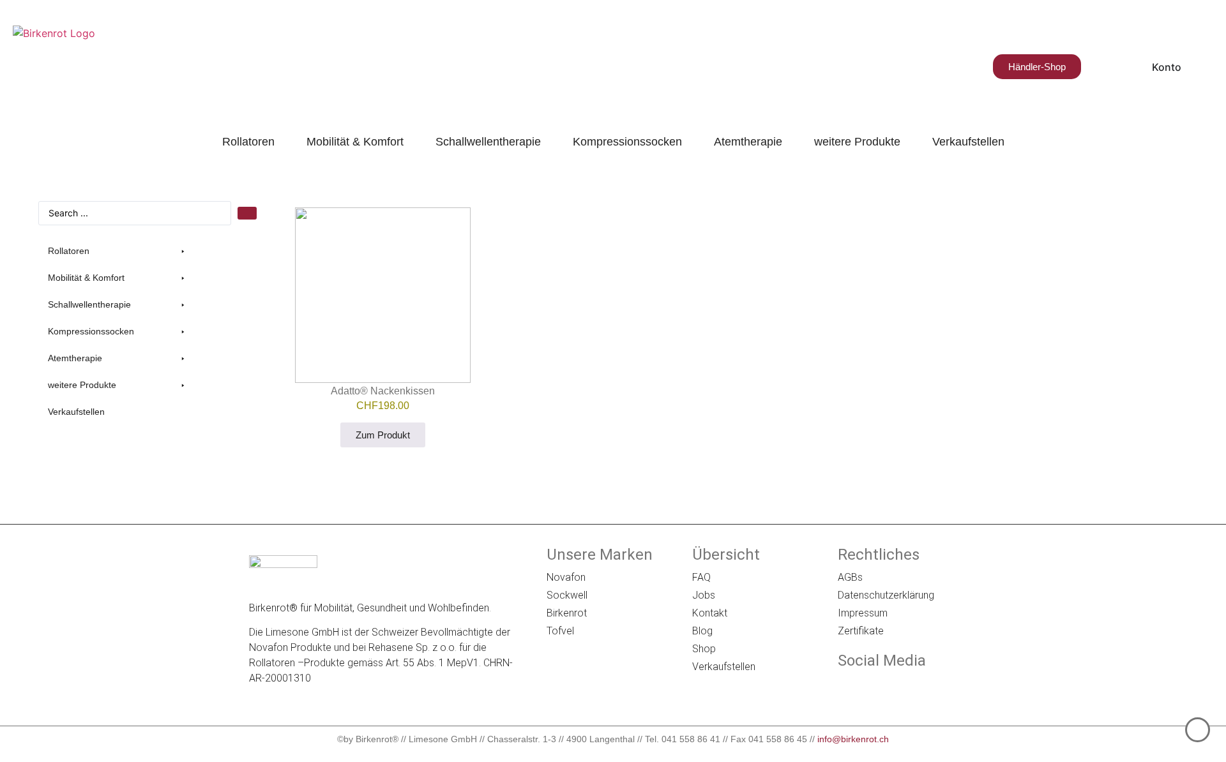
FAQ (701, 577)
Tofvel (560, 631)
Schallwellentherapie (488, 141)
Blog (702, 631)
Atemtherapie (748, 141)
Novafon (566, 577)
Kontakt (709, 613)
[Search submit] (247, 213)
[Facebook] (847, 687)
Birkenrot (567, 613)
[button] (118, 251)
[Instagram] (882, 687)
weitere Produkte (857, 141)
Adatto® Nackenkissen (383, 390)
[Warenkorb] (1098, 67)
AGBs (850, 577)
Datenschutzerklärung (886, 595)
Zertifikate (861, 631)
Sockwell (567, 595)
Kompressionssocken (627, 141)
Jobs (703, 595)
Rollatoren (248, 141)
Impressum (863, 613)
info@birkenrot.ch (853, 739)
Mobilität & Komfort (355, 141)
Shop (704, 649)
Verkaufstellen (968, 141)
